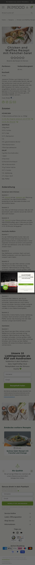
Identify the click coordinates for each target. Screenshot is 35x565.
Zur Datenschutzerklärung (27, 290)
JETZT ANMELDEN (25, 284)
